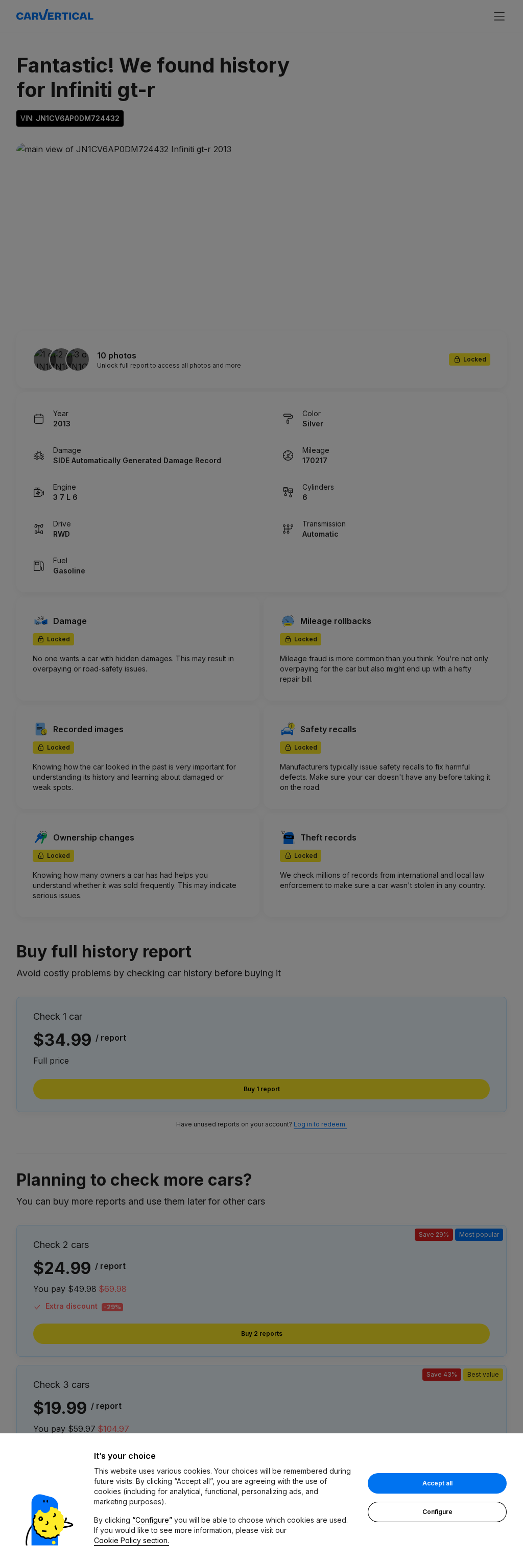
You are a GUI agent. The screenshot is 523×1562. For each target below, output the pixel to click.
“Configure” (152, 1520)
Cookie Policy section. (131, 1540)
